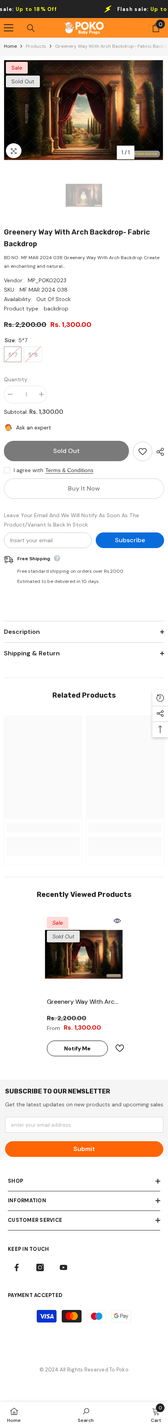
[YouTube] (63, 1267)
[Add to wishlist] (142, 451)
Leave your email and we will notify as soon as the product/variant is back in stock (71, 520)
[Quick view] (117, 921)
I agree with (28, 470)
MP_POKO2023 (47, 280)
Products (36, 46)
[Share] (158, 451)
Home (10, 46)
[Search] (31, 28)
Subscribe (130, 540)
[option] (84, 110)
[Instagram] (40, 1267)
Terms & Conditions (69, 470)
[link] (43, 827)
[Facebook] (16, 1267)
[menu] (8, 27)
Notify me (77, 1048)
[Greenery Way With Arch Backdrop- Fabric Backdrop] (84, 954)
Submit (84, 1149)
